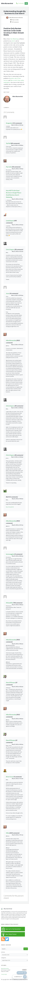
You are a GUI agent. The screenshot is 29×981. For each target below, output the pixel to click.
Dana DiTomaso (10, 682)
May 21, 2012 (15, 19)
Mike (7, 833)
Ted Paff (8, 143)
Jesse (7, 293)
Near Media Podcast (11, 934)
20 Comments (15, 22)
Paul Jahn (8, 167)
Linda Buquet (10, 220)
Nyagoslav (9, 123)
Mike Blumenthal (11, 340)
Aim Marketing (14, 39)
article (13, 41)
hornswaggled (10, 554)
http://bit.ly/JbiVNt (10, 507)
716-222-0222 (21, 3)
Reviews (21, 17)
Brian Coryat (9, 776)
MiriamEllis (9, 603)
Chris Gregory (10, 249)
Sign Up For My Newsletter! (13, 929)
